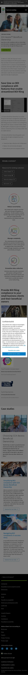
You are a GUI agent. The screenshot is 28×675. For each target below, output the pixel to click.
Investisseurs (4, 619)
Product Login (4, 641)
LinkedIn (11, 648)
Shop (2, 632)
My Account (7, 183)
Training (8, 175)
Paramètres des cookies (14, 350)
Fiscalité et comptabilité (7, 600)
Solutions (3, 594)
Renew (9, 179)
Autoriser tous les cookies (14, 353)
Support (3, 635)
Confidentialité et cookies (8, 665)
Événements (4, 589)
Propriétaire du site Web (7, 622)
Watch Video (6, 110)
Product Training (5, 638)
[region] (14, 337)
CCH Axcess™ (8, 577)
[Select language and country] (25, 6)
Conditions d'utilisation (7, 662)
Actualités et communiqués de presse (10, 586)
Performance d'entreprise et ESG (9, 603)
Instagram (7, 648)
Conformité (4, 605)
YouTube (16, 648)
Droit (2, 608)
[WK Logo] (6, 653)
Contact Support (8, 171)
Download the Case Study (10, 509)
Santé (2, 597)
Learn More (6, 50)
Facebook (2, 648)
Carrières (3, 616)
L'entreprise (4, 584)
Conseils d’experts (5, 613)
